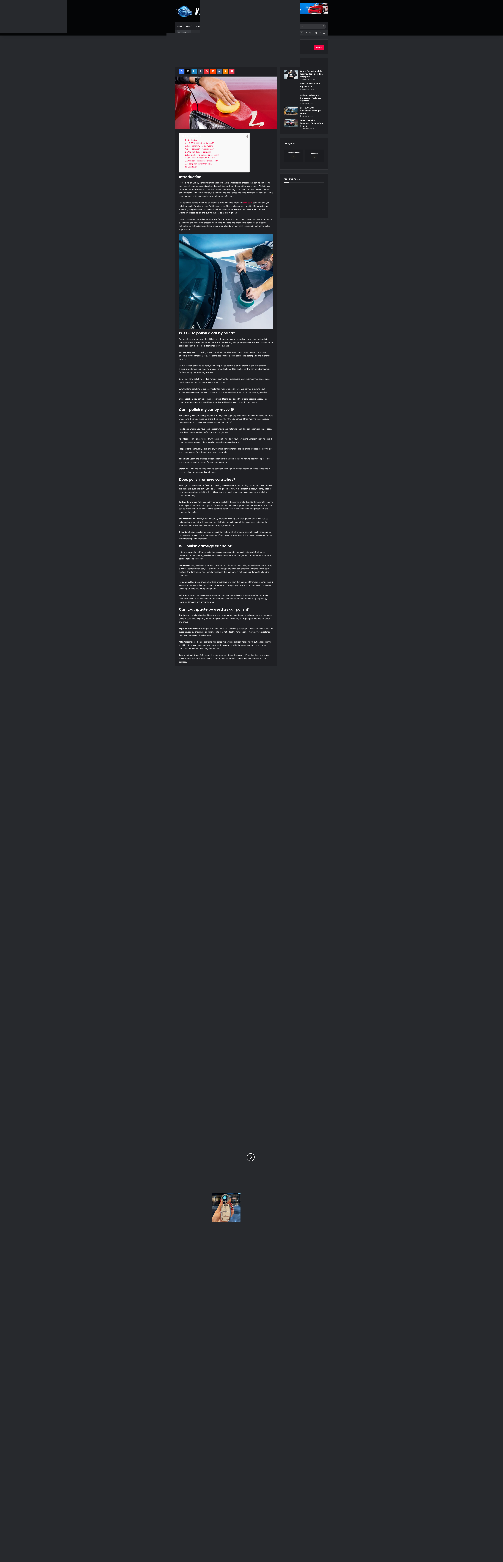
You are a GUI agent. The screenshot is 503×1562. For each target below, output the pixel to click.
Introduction (192, 140)
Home (179, 26)
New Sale (275, 26)
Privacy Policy (235, 26)
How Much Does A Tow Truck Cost (239, 1515)
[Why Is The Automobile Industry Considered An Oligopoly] (291, 74)
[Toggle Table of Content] (244, 136)
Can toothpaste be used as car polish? (203, 155)
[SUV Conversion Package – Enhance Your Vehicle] (291, 123)
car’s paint (247, 202)
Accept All (51, 1551)
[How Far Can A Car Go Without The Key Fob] (258, 1203)
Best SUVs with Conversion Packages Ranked (310, 111)
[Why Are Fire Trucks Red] (221, 1541)
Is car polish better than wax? (199, 164)
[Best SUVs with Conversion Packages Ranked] (291, 111)
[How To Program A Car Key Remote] (226, 1207)
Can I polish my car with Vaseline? (201, 158)
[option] (306, 199)
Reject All (34, 1551)
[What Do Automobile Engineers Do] (291, 87)
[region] (34, 1543)
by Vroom (199, 1557)
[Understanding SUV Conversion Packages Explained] (291, 98)
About (189, 26)
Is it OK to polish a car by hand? (200, 143)
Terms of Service (245, 1474)
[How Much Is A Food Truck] (221, 1529)
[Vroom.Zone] (198, 10)
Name (182, 1451)
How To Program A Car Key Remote (224, 1225)
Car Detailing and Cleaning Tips (200, 45)
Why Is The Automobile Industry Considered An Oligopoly (311, 74)
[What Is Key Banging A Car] (193, 1291)
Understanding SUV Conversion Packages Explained (310, 98)
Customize (17, 1551)
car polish (193, 1011)
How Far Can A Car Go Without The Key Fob (254, 1217)
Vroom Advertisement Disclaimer (267, 1523)
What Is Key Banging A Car (191, 1392)
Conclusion (192, 167)
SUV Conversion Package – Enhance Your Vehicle (312, 123)
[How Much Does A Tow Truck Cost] (221, 1518)
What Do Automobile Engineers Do (310, 85)
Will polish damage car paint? (199, 152)
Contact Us (218, 26)
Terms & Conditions (256, 26)
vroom (186, 64)
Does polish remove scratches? (200, 149)
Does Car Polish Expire (300, 211)
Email (182, 1463)
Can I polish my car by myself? (200, 146)
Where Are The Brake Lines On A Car (207, 33)
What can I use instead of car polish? (202, 161)
